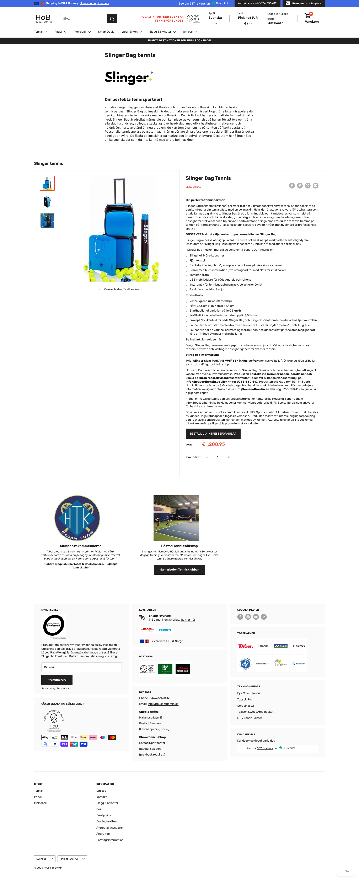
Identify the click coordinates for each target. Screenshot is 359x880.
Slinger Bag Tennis (208, 178)
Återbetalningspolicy (110, 827)
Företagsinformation (109, 840)
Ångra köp (103, 834)
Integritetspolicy (59, 688)
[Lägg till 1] (228, 457)
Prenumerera (57, 680)
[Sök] (112, 18)
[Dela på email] (315, 186)
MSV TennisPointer (249, 718)
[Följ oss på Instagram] (248, 617)
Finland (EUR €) (69, 858)
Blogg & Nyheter (160, 31)
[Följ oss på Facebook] (240, 617)
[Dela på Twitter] (308, 186)
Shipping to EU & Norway (77, 3)
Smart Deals (106, 31)
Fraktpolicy (103, 815)
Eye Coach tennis (248, 693)
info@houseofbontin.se (163, 704)
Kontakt (101, 797)
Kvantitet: (193, 457)
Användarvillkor (106, 821)
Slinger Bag (193, 186)
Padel (58, 31)
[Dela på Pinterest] (300, 186)
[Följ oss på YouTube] (256, 617)
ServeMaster (245, 705)
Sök (98, 809)
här (219, 339)
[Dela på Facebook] (292, 186)
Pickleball (80, 31)
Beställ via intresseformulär (213, 433)
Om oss (188, 31)
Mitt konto (275, 23)
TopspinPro (244, 699)
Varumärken (130, 31)
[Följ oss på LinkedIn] (264, 617)
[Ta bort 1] (206, 457)
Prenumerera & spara (306, 3)
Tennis (38, 31)
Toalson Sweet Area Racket (255, 712)
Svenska (41, 858)
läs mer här (188, 619)
